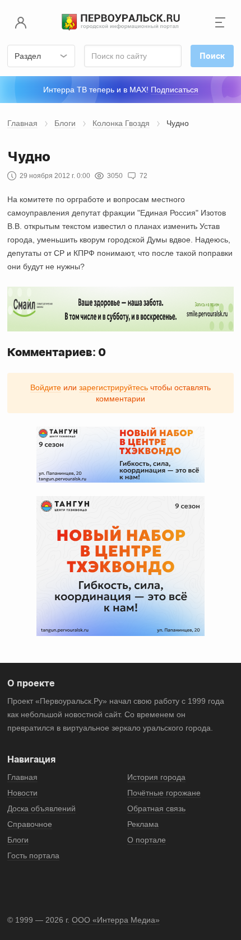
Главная (22, 123)
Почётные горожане (164, 792)
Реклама (143, 824)
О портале (146, 839)
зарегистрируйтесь (113, 387)
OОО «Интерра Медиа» (116, 919)
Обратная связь (156, 808)
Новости (22, 792)
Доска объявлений (41, 808)
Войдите (45, 387)
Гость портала (33, 855)
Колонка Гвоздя (121, 123)
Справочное (29, 824)
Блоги (65, 123)
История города (156, 777)
